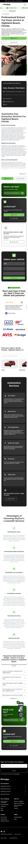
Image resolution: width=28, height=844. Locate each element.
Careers (16, 808)
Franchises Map (4, 804)
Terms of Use (18, 834)
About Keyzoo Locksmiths (4, 802)
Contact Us (3, 806)
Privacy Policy (4, 838)
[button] (14, 672)
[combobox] (13, 263)
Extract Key (13, 11)
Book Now (8, 178)
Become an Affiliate (18, 801)
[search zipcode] (22, 193)
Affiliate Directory (5, 821)
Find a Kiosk (4, 817)
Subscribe (14, 770)
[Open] (23, 264)
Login (15, 819)
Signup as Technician (19, 803)
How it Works (4, 819)
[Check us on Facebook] (1, 832)
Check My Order (18, 817)
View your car (14, 277)
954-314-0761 (21, 178)
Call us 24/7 (14, 42)
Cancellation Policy (13, 838)
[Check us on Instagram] (4, 832)
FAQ (2, 808)
